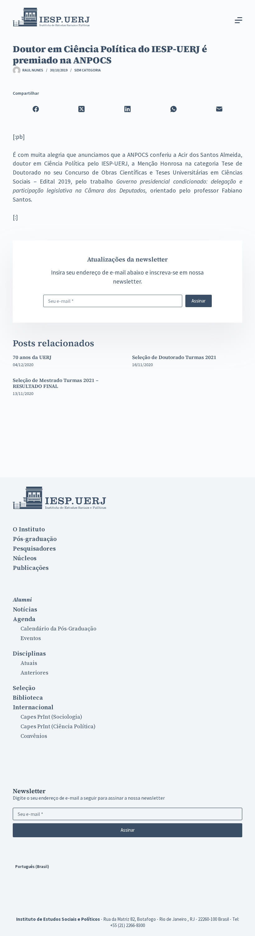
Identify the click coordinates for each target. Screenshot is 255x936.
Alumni (22, 599)
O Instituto (29, 529)
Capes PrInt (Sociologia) (51, 716)
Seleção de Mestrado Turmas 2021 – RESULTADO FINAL (55, 383)
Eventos (31, 638)
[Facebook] (36, 109)
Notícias (25, 610)
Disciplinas (29, 654)
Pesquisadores (34, 549)
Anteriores (34, 672)
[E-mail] (219, 109)
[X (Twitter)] (82, 109)
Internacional (33, 707)
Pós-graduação (35, 539)
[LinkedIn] (127, 109)
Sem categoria (87, 70)
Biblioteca (28, 698)
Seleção (24, 688)
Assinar (199, 301)
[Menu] (238, 20)
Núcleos (24, 558)
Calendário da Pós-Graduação (58, 628)
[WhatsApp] (174, 109)
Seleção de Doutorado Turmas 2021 (174, 357)
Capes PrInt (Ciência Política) (58, 726)
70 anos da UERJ (32, 357)
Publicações (31, 568)
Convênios (34, 736)
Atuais (29, 663)
